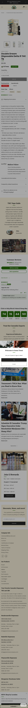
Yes (14, 359)
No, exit (14, 364)
